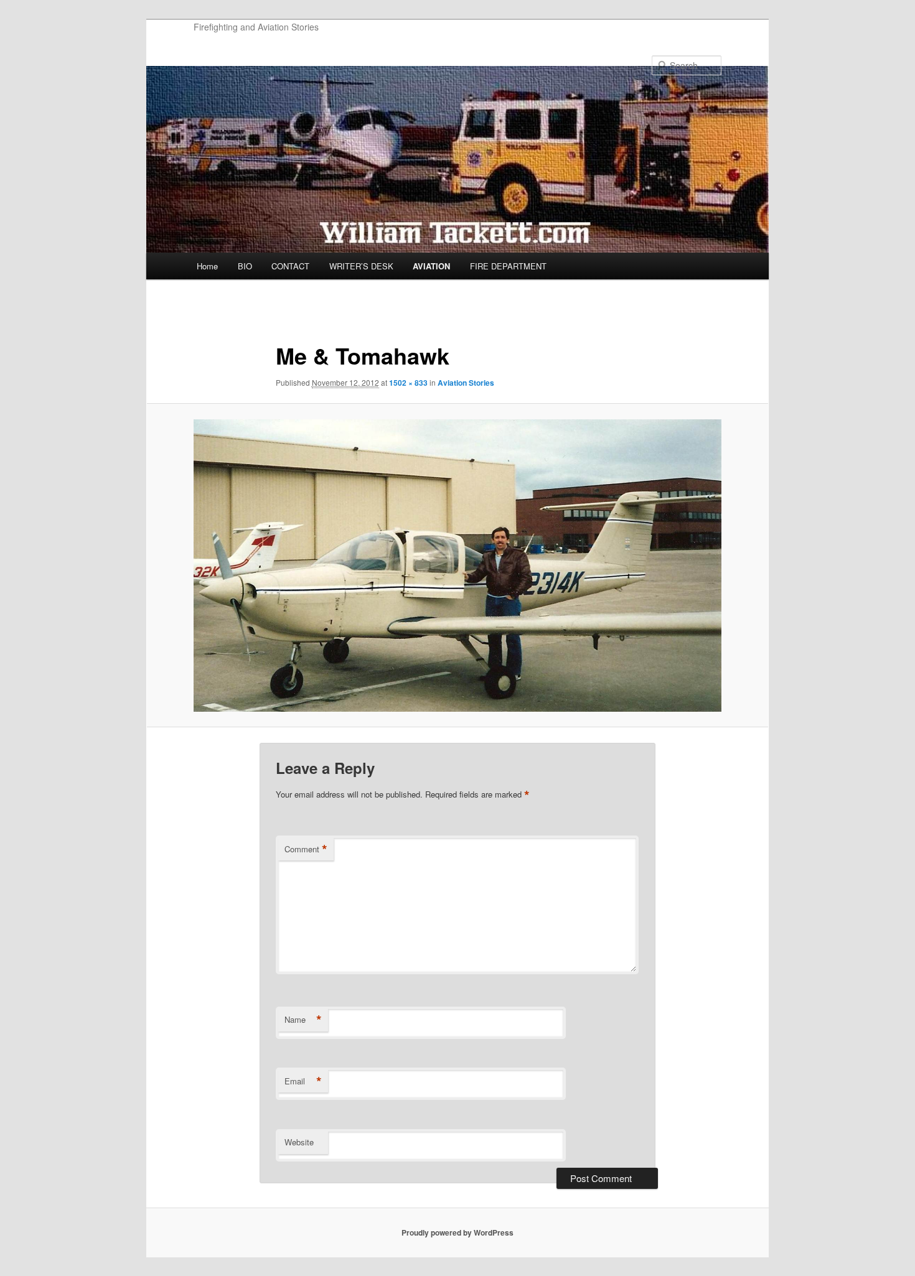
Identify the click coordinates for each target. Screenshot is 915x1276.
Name (303, 1020)
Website (299, 1142)
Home (207, 266)
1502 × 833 (408, 382)
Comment (305, 849)
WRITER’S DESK (361, 266)
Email (303, 1081)
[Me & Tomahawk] (457, 565)
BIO (245, 266)
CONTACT (290, 266)
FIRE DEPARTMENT (508, 266)
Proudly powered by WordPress (457, 1232)
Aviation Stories (466, 382)
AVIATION (431, 266)
